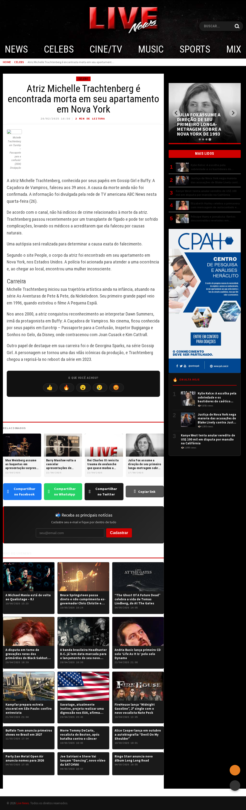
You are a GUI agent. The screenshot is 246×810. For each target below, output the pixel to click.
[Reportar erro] (235, 770)
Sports (194, 49)
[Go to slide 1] (200, 139)
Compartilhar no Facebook (24, 491)
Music (151, 49)
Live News (22, 803)
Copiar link (146, 491)
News (16, 49)
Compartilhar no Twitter (106, 491)
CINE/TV (106, 49)
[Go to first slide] (233, 113)
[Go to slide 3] (206, 139)
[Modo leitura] (235, 785)
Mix (233, 49)
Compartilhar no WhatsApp (65, 491)
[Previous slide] (176, 113)
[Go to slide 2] (203, 139)
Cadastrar (119, 533)
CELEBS (59, 49)
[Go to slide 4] (209, 139)
